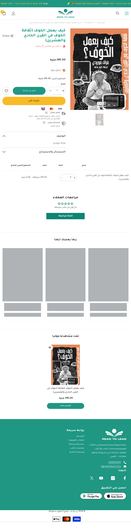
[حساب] (13, 13)
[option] (99, 69)
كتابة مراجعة (65, 216)
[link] (6, 91)
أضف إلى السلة (28, 91)
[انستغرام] (112, 478)
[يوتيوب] (101, 478)
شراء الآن (33, 101)
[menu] (127, 13)
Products (89, 23)
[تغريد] (91, 478)
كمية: (63, 84)
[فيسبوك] (124, 478)
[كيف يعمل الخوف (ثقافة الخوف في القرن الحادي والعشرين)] (65, 365)
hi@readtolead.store (111, 467)
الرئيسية (101, 23)
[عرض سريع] (50, 347)
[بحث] (117, 13)
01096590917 (114, 463)
